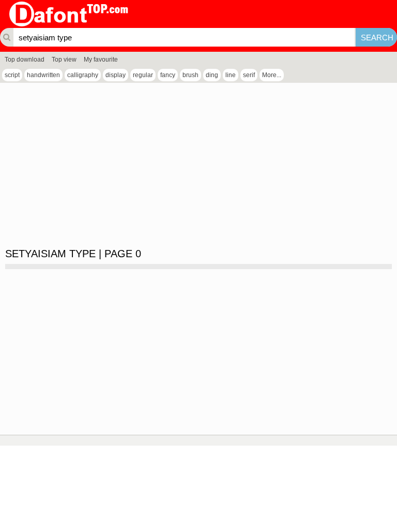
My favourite (101, 59)
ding (212, 75)
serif (249, 75)
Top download (24, 59)
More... (271, 75)
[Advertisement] (198, 165)
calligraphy (82, 75)
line (230, 75)
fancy (167, 75)
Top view (64, 59)
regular (143, 75)
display (115, 75)
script (12, 75)
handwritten (43, 75)
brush (190, 75)
